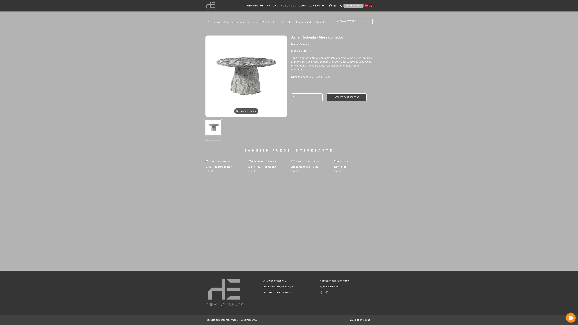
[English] (371, 5)
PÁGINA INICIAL (353, 6)
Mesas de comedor (247, 22)
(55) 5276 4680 (331, 286)
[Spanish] (367, 5)
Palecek (228, 22)
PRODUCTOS (255, 6)
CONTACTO (316, 6)
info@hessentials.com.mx (336, 280)
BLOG (302, 6)
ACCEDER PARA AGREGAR (346, 97)
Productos (214, 22)
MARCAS (272, 6)
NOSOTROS (288, 6)
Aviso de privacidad (360, 320)
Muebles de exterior (273, 22)
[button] (332, 5)
